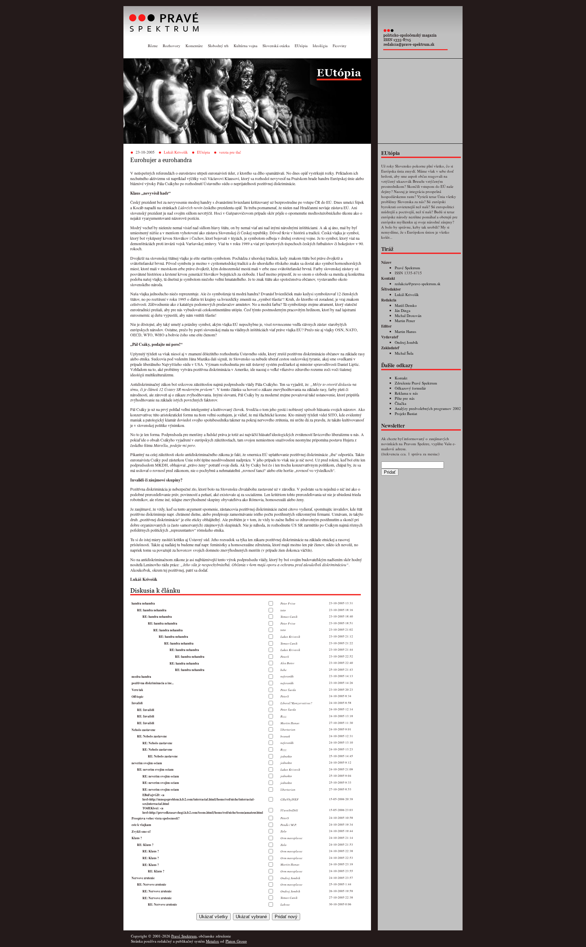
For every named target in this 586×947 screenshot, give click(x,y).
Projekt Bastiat (406, 413)
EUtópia (301, 45)
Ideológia (320, 45)
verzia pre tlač (230, 152)
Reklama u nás (406, 393)
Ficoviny (340, 45)
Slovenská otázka (276, 45)
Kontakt (401, 377)
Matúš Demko (406, 305)
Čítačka (400, 403)
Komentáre (194, 45)
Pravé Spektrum (407, 267)
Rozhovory (171, 45)
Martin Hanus (405, 331)
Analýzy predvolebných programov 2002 (428, 408)
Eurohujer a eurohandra (161, 159)
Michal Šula (404, 353)
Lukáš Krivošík (176, 152)
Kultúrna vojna (245, 45)
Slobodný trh (218, 45)
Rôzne (153, 45)
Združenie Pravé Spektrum (416, 383)
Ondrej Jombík (406, 342)
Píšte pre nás (404, 398)
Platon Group (236, 941)
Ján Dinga (402, 310)
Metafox (212, 941)
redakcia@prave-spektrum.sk (418, 283)
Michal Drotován (408, 315)
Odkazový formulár (410, 388)
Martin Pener (405, 320)
